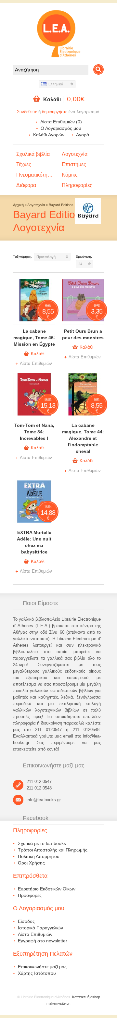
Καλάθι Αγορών (48, 134)
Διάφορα (26, 185)
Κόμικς (70, 175)
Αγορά (82, 134)
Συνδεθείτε (27, 111)
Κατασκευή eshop (86, 997)
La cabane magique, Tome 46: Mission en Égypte (34, 338)
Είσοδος (26, 921)
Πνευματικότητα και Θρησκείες (37, 175)
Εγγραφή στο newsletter (42, 940)
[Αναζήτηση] (98, 69)
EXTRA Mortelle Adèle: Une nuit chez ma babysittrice (34, 542)
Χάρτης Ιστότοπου (37, 973)
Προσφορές (30, 895)
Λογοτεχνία (74, 154)
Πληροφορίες (77, 185)
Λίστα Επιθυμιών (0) (61, 121)
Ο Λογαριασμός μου (61, 128)
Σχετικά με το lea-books (42, 843)
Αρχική (18, 205)
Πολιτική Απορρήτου (38, 856)
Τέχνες (23, 164)
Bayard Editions (61, 205)
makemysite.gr (58, 1003)
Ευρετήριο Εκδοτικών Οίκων (46, 888)
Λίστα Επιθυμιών (36, 363)
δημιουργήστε (54, 111)
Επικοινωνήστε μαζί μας (42, 966)
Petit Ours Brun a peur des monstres (83, 334)
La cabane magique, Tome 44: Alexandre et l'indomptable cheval (83, 438)
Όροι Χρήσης (31, 862)
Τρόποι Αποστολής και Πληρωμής (52, 849)
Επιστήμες (74, 164)
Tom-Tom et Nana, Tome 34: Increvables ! (34, 432)
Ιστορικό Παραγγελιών (40, 927)
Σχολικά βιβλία (33, 154)
